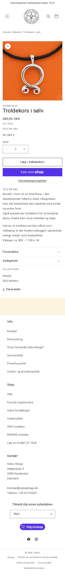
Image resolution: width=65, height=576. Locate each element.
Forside (6, 32)
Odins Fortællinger (18, 410)
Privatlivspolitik (16, 363)
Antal (5, 142)
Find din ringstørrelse (20, 402)
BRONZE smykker (18, 434)
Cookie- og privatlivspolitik (23, 371)
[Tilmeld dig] (51, 514)
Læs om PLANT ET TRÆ (21, 443)
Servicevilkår (15, 355)
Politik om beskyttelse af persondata (37, 557)
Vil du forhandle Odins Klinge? (25, 347)
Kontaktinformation (34, 568)
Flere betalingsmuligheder (32, 181)
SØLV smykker (16, 426)
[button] (7, 16)
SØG (10, 394)
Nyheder (17, 32)
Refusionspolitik (25, 563)
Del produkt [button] (13, 289)
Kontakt (12, 331)
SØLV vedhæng (10, 280)
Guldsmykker (15, 418)
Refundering (15, 339)
